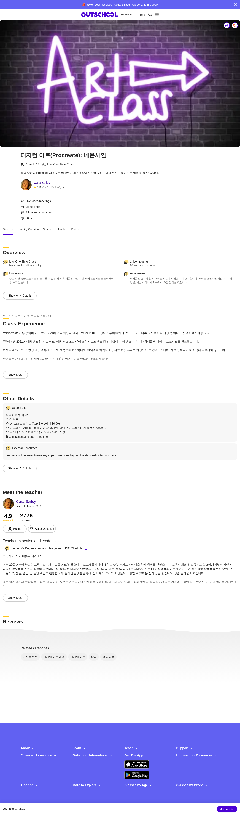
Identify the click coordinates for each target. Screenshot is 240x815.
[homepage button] (99, 14)
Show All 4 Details (19, 295)
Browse (125, 14)
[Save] (235, 25)
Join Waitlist (227, 809)
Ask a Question (44, 528)
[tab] (8, 229)
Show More (15, 374)
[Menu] (157, 14)
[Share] (227, 25)
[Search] (150, 14)
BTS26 (126, 4)
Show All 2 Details (19, 468)
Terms (147, 4)
